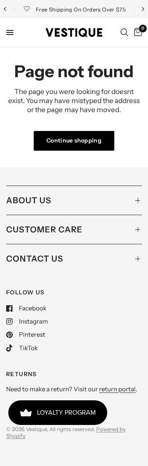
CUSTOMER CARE (44, 229)
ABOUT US (28, 200)
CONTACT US (34, 259)
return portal (117, 389)
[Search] (124, 32)
